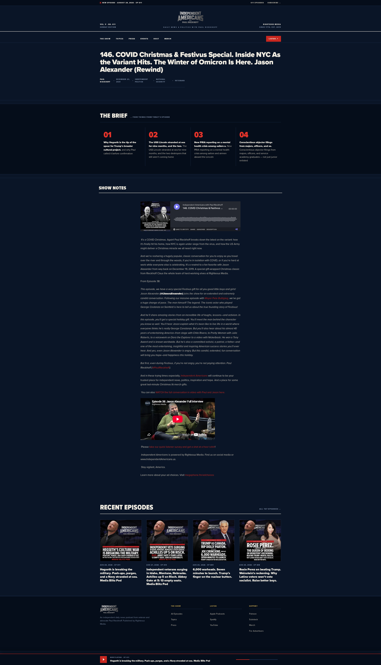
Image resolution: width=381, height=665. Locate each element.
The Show (105, 38)
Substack (253, 619)
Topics (119, 38)
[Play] (103, 659)
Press (132, 38)
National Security (160, 80)
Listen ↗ (273, 38)
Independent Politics (141, 80)
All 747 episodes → (270, 509)
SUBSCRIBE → (274, 2)
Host (156, 38)
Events (144, 38)
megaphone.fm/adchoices (199, 475)
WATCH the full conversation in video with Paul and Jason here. (190, 392)
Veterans (180, 80)
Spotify (213, 619)
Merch (168, 38)
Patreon (253, 613)
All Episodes (176, 613)
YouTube (214, 625)
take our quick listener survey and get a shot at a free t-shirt (182, 447)
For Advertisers (256, 630)
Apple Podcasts (217, 613)
